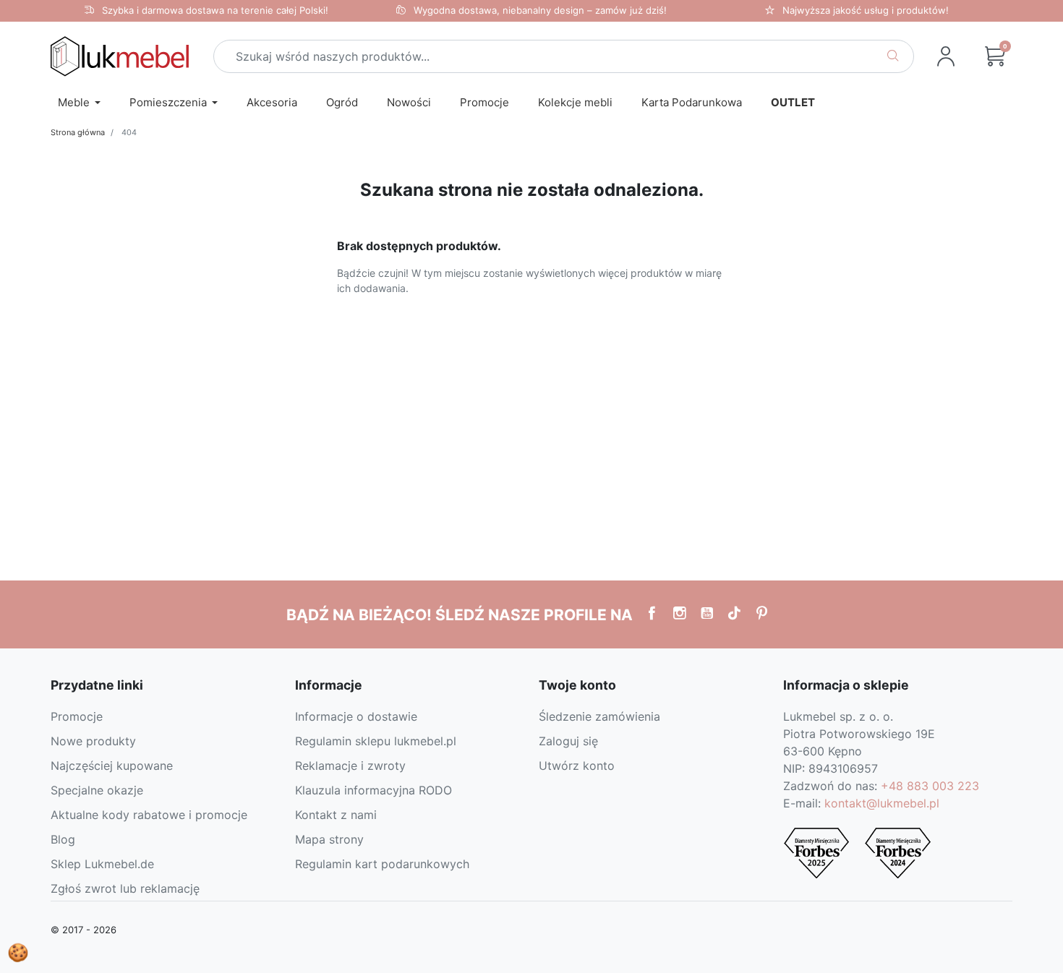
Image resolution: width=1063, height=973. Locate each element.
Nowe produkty (93, 741)
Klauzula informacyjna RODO (373, 790)
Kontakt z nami (336, 814)
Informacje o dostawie (356, 716)
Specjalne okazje (97, 790)
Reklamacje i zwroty (350, 765)
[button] (995, 56)
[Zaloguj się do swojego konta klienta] (945, 56)
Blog (63, 839)
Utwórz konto (577, 765)
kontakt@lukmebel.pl (881, 803)
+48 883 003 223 (930, 786)
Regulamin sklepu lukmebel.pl (375, 741)
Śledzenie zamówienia (599, 716)
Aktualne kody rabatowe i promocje (149, 814)
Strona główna (78, 132)
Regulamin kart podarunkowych (382, 864)
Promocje (77, 716)
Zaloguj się (568, 741)
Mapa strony (329, 839)
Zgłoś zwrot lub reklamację (125, 888)
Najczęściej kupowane (112, 765)
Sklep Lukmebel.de (102, 864)
